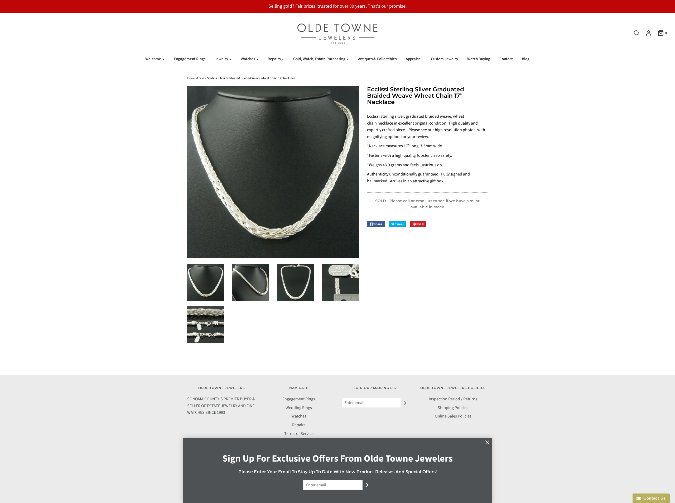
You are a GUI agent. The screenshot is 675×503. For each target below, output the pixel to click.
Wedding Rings (299, 408)
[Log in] (646, 33)
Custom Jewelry (444, 59)
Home (191, 78)
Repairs (299, 425)
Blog (525, 59)
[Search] (634, 33)
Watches (298, 416)
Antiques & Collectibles (377, 59)
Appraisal (414, 59)
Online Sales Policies (453, 416)
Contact (506, 59)
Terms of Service (299, 433)
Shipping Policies (453, 408)
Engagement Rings (189, 59)
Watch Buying (478, 59)
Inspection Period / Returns (453, 399)
